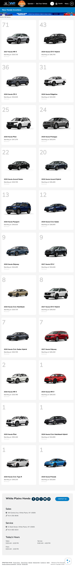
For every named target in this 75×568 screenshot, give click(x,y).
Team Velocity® (61, 562)
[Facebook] (33, 499)
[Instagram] (37, 499)
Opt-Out (19, 564)
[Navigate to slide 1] (71, 12)
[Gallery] (37, 14)
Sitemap (30, 562)
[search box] (52, 3)
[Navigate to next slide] (73, 14)
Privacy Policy (16, 562)
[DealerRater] (49, 499)
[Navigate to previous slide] (1, 14)
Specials (31, 4)
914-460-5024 (13, 530)
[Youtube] (45, 499)
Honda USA (25, 564)
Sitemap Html (36, 562)
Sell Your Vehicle (41, 4)
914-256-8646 (13, 516)
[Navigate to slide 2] (71, 14)
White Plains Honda (7, 562)
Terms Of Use (24, 562)
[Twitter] (41, 499)
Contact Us (62, 499)
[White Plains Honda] (13, 4)
